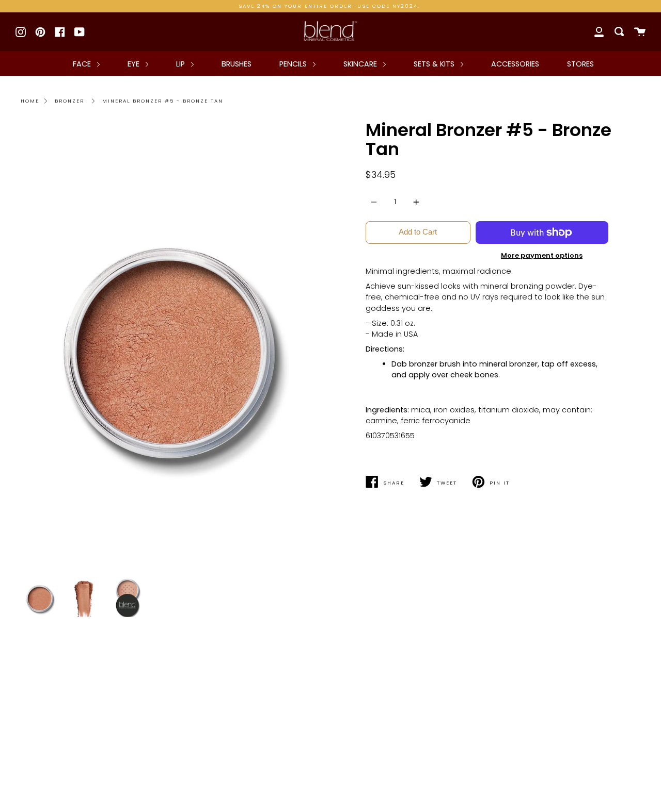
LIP (181, 64)
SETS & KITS (435, 64)
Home (30, 100)
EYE (134, 64)
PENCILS (294, 64)
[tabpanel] (172, 347)
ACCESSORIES (515, 64)
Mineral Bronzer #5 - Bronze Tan (162, 100)
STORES (580, 64)
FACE (83, 64)
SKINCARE (361, 64)
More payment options (542, 255)
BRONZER (69, 100)
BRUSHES (236, 64)
